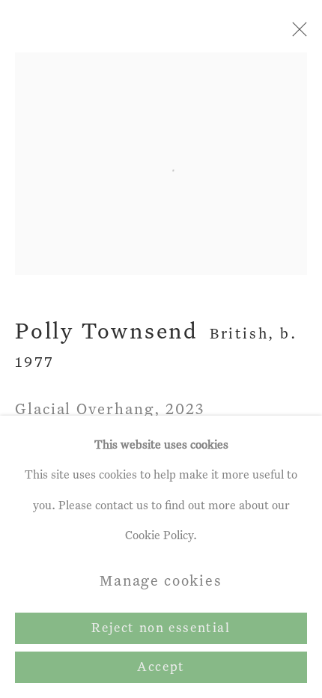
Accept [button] (161, 667)
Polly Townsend (106, 332)
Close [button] (296, 33)
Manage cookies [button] (161, 581)
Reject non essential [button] (160, 628)
